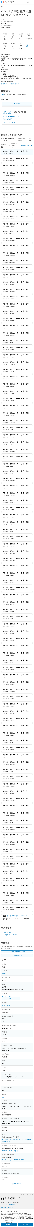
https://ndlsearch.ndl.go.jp (10, 1151)
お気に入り (5, 113)
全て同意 (25, 1224)
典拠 (10, 998)
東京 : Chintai (6, 1005)
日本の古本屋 (7, 932)
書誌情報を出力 (8, 119)
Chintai (4, 973)
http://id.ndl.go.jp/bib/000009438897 (13, 1160)
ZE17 (3, 1097)
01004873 (10, 996)
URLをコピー (10, 113)
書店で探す (17, 104)
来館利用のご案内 (25, 145)
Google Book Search (10, 935)
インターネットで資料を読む (8, 1205)
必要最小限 (9, 1224)
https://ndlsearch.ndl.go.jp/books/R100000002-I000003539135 (16, 1140)
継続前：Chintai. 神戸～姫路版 (10, 84)
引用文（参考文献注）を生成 (11, 116)
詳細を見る (28, 46)
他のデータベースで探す (10, 122)
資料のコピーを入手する (7, 1207)
